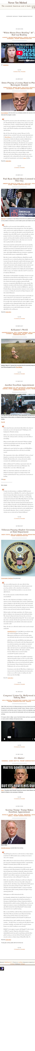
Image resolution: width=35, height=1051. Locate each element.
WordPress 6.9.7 (8, 962)
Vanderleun (5, 65)
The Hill (3, 422)
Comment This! (16, 71)
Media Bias (17, 87)
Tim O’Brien (19, 367)
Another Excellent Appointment (19, 384)
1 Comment (16, 167)
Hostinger (23, 963)
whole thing (8, 161)
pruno (24, 158)
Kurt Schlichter (4, 112)
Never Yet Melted (17, 2)
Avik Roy (28, 183)
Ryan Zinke (13, 388)
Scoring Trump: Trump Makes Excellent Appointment (19, 810)
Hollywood (6, 700)
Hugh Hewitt (8, 137)
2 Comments (17, 373)
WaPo (2, 790)
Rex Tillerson (16, 534)
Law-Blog (20, 962)
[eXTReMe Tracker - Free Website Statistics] (2, 970)
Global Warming (24, 814)
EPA (15, 814)
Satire (24, 333)
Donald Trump (7, 814)
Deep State (6, 534)
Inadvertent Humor (19, 700)
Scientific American (5, 848)
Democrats (8, 87)
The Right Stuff (24, 388)
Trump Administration (23, 38)
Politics (25, 87)
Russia (32, 87)
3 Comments (17, 318)
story (4, 479)
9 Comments (17, 746)
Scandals (10, 88)
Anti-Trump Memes (21, 332)
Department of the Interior (15, 387)
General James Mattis (10, 760)
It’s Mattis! (19, 758)
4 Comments (17, 798)
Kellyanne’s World (19, 329)
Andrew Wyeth (7, 332)
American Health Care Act (13, 183)
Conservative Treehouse (7, 578)
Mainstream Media (16, 37)
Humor (5, 37)
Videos (28, 701)
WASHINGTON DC (11, 631)
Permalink (23, 71)
